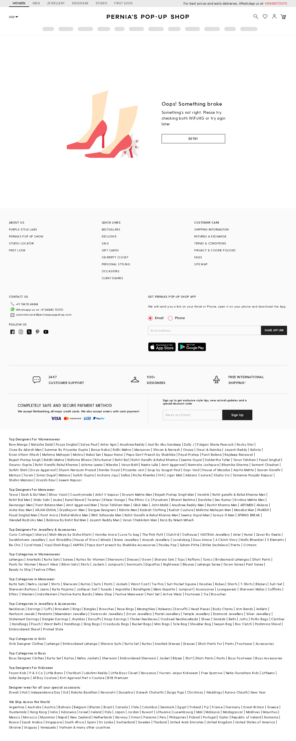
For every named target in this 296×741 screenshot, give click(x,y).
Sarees (68, 559)
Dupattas (152, 564)
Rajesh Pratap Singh (25, 460)
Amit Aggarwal (173, 464)
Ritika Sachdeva (215, 545)
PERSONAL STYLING (116, 264)
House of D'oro (86, 539)
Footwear (193, 594)
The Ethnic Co (139, 500)
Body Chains (223, 609)
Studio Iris (222, 475)
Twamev (94, 500)
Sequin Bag (223, 624)
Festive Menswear (129, 594)
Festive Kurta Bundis (76, 594)
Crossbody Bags (116, 624)
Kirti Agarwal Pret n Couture (82, 678)
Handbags (20, 624)
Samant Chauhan (265, 464)
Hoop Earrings (115, 619)
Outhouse (189, 534)
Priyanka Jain (133, 470)
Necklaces (17, 609)
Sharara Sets (164, 559)
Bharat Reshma (183, 500)
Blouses (189, 564)
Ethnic (13, 594)
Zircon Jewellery (139, 614)
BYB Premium (117, 678)
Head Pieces (200, 609)
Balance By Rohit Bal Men (66, 520)
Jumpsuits (116, 564)
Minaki (106, 539)
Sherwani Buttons (23, 589)
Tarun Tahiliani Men (115, 505)
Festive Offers (45, 569)
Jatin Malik (160, 505)
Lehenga (53, 643)
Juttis (243, 619)
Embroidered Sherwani (138, 658)
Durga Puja (175, 692)
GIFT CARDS (110, 250)
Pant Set (153, 594)
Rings (77, 609)
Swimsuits (135, 564)
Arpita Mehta (243, 470)
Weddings (214, 692)
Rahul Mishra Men (74, 515)
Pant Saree (254, 564)
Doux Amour (202, 539)
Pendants (45, 614)
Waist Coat (140, 584)
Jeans (44, 589)
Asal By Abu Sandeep (164, 444)
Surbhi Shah (18, 470)
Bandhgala (142, 589)
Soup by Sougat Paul (163, 470)
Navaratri (108, 692)
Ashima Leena (92, 464)
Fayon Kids (18, 673)
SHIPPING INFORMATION (211, 229)
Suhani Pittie (189, 545)
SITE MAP (201, 264)
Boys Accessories (268, 658)
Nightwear (171, 564)
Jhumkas (78, 619)
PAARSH (263, 510)
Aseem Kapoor (70, 480)
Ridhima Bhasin (79, 460)
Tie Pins (158, 584)
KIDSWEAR (80, 3)
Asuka (57, 500)
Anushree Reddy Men (188, 505)
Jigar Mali (174, 475)
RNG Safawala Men (106, 515)
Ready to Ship (20, 569)
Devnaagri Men (21, 505)
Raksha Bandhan (84, 692)
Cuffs (48, 609)
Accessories (205, 589)
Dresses (133, 559)
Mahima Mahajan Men (213, 510)
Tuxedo (106, 589)
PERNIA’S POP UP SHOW (26, 236)
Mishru (78, 454)
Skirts (85, 564)
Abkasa (262, 505)
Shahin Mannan (21, 480)
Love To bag (129, 534)
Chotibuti (73, 673)
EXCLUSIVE (109, 236)
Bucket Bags (141, 624)
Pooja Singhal (66, 444)
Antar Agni (108, 444)
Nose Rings (125, 609)
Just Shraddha (60, 539)
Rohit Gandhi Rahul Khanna (56, 464)
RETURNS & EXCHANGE (210, 236)
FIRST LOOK (123, 3)
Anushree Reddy (132, 444)
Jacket (164, 658)
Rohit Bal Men (19, 500)
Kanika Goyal (109, 470)
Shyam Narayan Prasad (77, 470)
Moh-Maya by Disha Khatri (70, 534)
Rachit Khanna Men (222, 505)
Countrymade (81, 494)
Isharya (41, 534)
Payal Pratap (188, 454)
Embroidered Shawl (24, 629)
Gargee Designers (102, 510)
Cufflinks (275, 589)
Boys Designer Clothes (26, 658)
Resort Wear (48, 564)
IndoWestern (47, 594)
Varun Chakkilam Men (140, 520)
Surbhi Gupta (83, 475)
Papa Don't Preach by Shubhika (151, 454)
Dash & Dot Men (33, 494)
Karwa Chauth (236, 692)
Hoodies (205, 584)
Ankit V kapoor (107, 494)
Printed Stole (53, 629)
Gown (146, 559)
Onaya (188, 449)
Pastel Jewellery (167, 614)
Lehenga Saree (209, 564)
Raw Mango (18, 444)
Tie (206, 594)
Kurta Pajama (63, 589)
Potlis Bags (259, 619)
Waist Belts (52, 624)
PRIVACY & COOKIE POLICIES (215, 250)
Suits (97, 584)
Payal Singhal (269, 460)
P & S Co (36, 673)
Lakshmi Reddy (96, 673)
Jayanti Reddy (235, 449)
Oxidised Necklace (175, 619)
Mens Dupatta (164, 589)
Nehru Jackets (88, 658)
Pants (108, 584)
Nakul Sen (93, 454)
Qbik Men (140, 505)
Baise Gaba (100, 449)
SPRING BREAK (249, 515)
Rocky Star (245, 444)
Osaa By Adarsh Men (25, 449)
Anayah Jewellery (156, 539)
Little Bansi (54, 673)
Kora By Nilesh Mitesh (177, 520)
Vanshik (203, 494)
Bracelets (62, 609)
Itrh (161, 475)
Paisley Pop (168, 545)
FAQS (198, 257)
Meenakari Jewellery (71, 614)
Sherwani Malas (252, 589)
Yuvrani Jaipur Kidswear (178, 673)
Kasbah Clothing (153, 510)
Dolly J (189, 444)
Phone (180, 318)
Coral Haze (32, 545)
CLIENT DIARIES (112, 278)
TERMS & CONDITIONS (210, 243)
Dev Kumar (223, 500)
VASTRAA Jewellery (215, 534)
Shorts (232, 584)
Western (27, 594)
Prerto (235, 545)
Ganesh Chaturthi (150, 692)
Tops (181, 559)
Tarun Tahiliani (244, 460)
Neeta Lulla (149, 464)
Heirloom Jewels (22, 614)
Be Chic (15, 545)
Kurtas (85, 584)
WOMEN (19, 3)
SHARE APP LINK (274, 330)
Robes (220, 584)
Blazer (177, 658)
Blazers (261, 584)
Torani (28, 475)
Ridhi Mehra (122, 449)
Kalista (255, 449)
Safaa (125, 475)
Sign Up (237, 415)
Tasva (13, 494)
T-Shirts (246, 584)
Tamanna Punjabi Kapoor (253, 475)
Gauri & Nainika (209, 449)
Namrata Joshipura (203, 464)
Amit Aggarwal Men (81, 505)
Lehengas (16, 559)
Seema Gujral (191, 460)
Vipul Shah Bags (57, 545)
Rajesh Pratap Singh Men (174, 494)
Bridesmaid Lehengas (232, 559)
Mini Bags (162, 624)
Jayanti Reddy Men (104, 520)
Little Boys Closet (124, 673)
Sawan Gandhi (269, 470)
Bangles (90, 609)
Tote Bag (180, 624)
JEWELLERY (56, 3)
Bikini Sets (70, 564)
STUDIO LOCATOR (21, 243)
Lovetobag (181, 539)
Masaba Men (244, 510)
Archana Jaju (107, 475)
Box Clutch (243, 624)
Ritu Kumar (103, 460)
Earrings (34, 609)
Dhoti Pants (261, 559)
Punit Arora (49, 515)
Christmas (195, 692)
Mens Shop (103, 594)
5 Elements (275, 539)
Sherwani (70, 584)
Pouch (35, 624)
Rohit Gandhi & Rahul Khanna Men (151, 515)
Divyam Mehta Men (137, 494)
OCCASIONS (111, 271)
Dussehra (126, 692)
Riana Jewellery (126, 539)
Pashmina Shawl (268, 624)
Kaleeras (165, 609)
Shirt (189, 658)
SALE (105, 243)
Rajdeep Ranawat (239, 454)
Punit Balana (212, 454)
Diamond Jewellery (228, 614)
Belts (232, 619)
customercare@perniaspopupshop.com (43, 314)
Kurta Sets (52, 559)
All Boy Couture (45, 678)
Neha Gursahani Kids (242, 673)
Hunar (248, 534)
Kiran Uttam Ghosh (24, 454)
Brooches (218, 594)
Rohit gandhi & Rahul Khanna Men (238, 494)
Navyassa (148, 673)
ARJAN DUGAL (45, 510)
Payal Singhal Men (23, 515)
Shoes (205, 619)
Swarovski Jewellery (106, 614)
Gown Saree (233, 564)
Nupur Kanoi (113, 454)
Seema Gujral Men (195, 515)
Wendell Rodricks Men (26, 520)
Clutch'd (172, 534)
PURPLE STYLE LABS (23, 229)
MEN (36, 3)
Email (159, 318)
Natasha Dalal (42, 444)
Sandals (219, 619)
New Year (258, 692)
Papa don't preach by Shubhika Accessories (121, 545)
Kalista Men (128, 510)
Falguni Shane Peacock (215, 444)
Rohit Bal (122, 460)
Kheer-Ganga (114, 500)
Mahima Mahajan (56, 454)
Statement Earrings (24, 619)
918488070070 (276, 3)
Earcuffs (181, 609)
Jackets (98, 564)
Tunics (207, 559)
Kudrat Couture (181, 510)
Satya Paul (88, 444)
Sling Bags (92, 624)
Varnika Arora (106, 534)
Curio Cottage (20, 534)
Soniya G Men (224, 515)
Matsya (15, 475)
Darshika (205, 500)
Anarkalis (34, 559)
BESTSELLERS (111, 229)
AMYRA (78, 545)
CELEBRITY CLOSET (115, 257)
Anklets (261, 609)
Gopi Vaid (191, 470)
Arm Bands (244, 609)
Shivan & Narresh (166, 449)
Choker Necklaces (144, 619)
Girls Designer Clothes (26, 643)
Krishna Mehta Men (249, 500)
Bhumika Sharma (235, 464)
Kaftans (194, 559)
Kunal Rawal (74, 500)
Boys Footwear (240, 658)
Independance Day (45, 692)
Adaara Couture (198, 475)
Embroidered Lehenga (80, 643)
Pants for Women (22, 564)
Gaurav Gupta (20, 464)
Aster (237, 534)
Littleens (268, 673)
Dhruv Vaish (58, 494)
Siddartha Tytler (217, 460)
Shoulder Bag (200, 624)
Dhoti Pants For (210, 643)
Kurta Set (132, 643)
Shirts (55, 584)
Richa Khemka (144, 475)
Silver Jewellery (258, 614)
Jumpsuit (185, 589)
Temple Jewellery (196, 614)
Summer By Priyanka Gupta (66, 449)
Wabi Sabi (41, 500)
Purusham (160, 500)
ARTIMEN (247, 505)
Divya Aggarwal (43, 470)
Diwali (14, 692)
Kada (194, 619)
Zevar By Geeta (268, 534)
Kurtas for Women (90, 559)
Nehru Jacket (38, 584)
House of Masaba (216, 470)
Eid (65, 692)
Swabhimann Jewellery (27, 539)
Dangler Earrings (55, 619)
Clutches (277, 619)
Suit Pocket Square (181, 584)
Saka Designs (19, 678)
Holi (25, 692)
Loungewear (227, 589)
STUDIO (101, 3)
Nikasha (112, 464)
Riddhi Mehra (54, 460)
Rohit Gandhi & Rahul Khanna (155, 460)
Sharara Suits (111, 643)
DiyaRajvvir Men (72, 510)
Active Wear (172, 594)
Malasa (64, 475)
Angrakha (122, 589)
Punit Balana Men (49, 505)
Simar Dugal (46, 475)
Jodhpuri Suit (87, 589)
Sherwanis (116, 559)
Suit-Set (276, 584)
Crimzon (250, 545)
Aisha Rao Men (20, 510)
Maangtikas (146, 609)
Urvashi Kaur (46, 480)
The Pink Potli (152, 534)
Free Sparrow (212, 673)
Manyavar (142, 449)
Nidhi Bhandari (252, 539)
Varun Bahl (129, 464)
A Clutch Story (226, 539)
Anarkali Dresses (167, 643)
